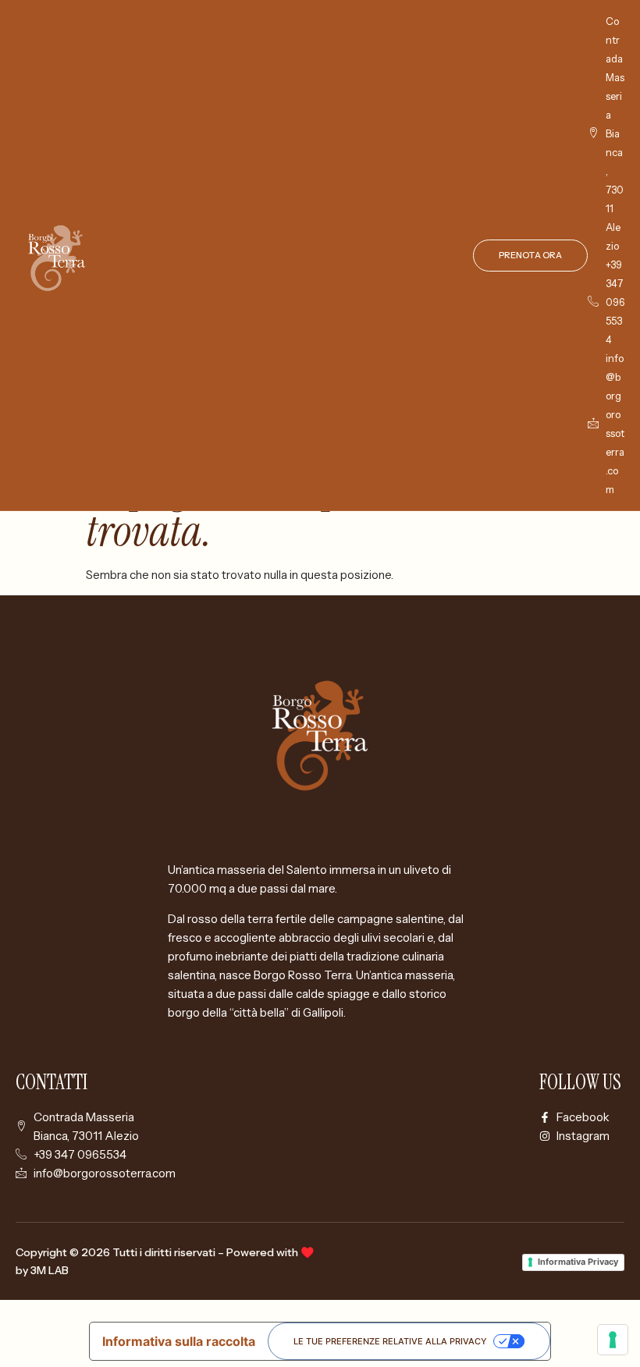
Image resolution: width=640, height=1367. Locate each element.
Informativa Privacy (578, 1261)
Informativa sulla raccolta (178, 1341)
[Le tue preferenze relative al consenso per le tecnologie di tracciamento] (613, 1340)
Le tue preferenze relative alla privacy (390, 1341)
